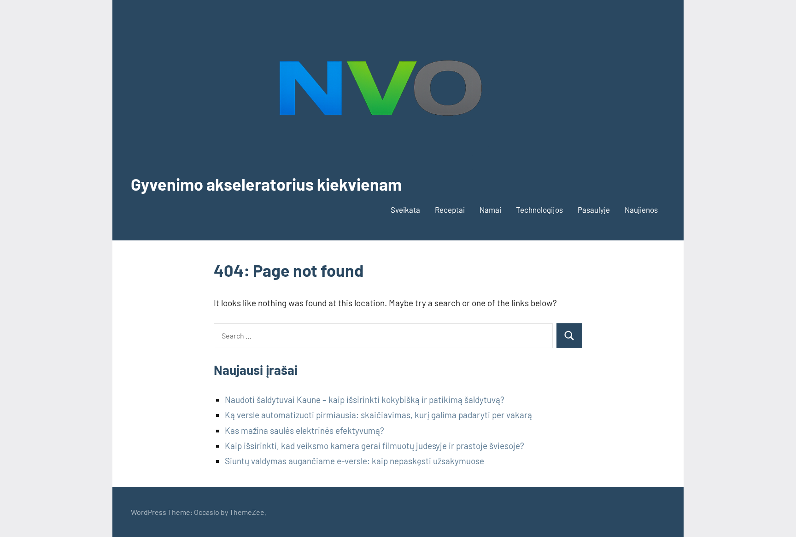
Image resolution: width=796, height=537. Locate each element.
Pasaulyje (594, 209)
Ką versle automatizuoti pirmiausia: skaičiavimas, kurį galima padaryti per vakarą (378, 414)
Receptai (450, 209)
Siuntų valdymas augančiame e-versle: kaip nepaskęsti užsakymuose (354, 460)
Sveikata (405, 209)
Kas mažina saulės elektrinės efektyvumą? (304, 430)
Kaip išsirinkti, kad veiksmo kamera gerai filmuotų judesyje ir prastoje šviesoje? (374, 445)
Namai (490, 209)
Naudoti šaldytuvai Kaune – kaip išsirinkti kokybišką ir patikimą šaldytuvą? (364, 399)
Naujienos (641, 209)
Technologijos (539, 209)
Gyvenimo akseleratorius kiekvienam (266, 184)
